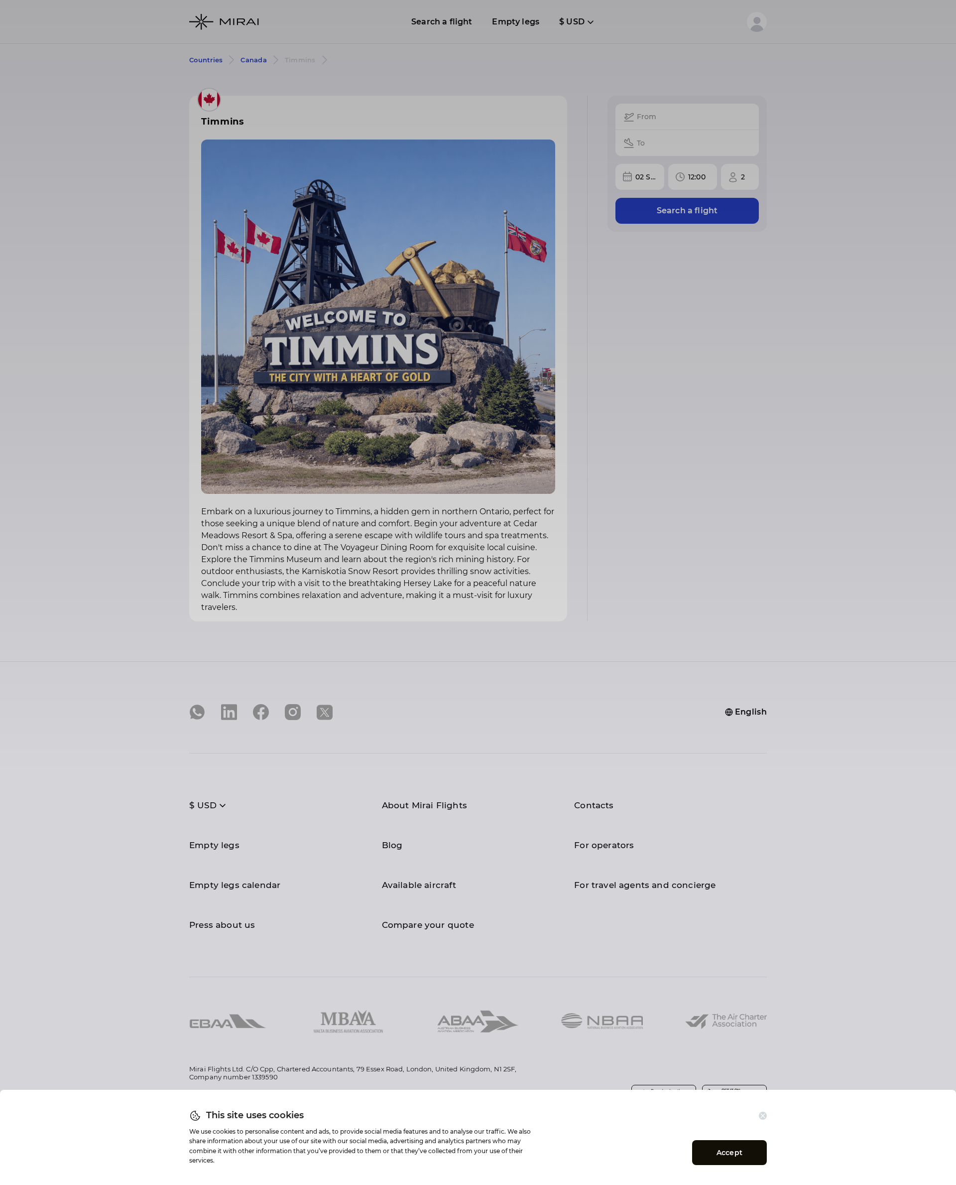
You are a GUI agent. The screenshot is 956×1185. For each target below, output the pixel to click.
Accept (729, 1152)
